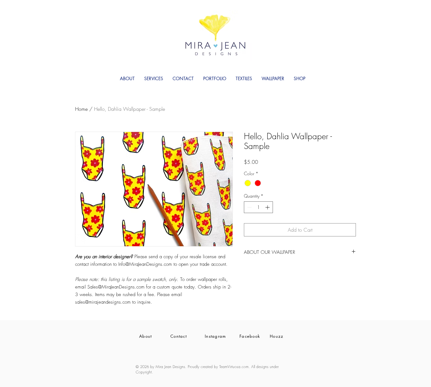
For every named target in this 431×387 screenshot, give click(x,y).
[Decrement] (249, 207)
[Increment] (268, 207)
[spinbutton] (258, 207)
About (145, 336)
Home (81, 108)
